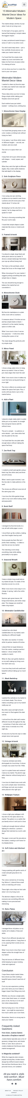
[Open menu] (24, 4)
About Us (8, 1090)
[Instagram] (15, 1083)
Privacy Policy (18, 1090)
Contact (14, 1092)
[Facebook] (12, 1083)
